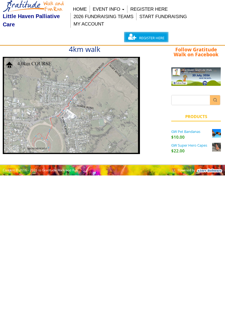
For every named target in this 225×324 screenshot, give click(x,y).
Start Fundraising (163, 16)
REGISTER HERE (149, 9)
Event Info (106, 9)
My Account (89, 24)
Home (80, 9)
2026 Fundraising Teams (103, 16)
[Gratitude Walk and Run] (34, 10)
